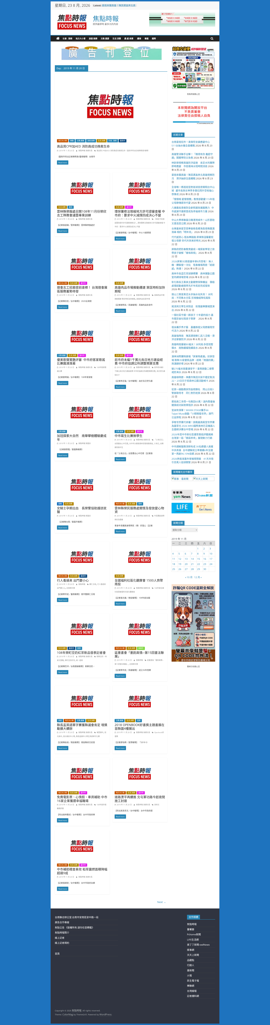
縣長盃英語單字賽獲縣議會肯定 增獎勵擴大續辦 (82, 727)
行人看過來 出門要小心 (73, 580)
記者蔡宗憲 (71, 588)
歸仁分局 (92, 584)
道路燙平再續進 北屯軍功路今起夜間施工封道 (140, 799)
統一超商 (79, 660)
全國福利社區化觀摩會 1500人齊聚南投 (139, 582)
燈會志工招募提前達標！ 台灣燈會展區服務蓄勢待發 (82, 289)
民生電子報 (193, 980)
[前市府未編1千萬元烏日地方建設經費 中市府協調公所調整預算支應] (139, 322)
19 (179, 564)
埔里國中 (100, 732)
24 (211, 564)
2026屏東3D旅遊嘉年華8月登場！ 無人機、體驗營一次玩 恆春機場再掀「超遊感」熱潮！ (193, 265)
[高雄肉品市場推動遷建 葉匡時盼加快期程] (139, 250)
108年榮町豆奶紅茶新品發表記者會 (81, 652)
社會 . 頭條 (67, 38)
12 (179, 558)
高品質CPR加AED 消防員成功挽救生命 (83, 146)
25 (173, 569)
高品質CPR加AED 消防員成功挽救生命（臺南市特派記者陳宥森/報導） (123, 150)
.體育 (139, 38)
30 (204, 569)
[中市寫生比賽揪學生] (139, 398)
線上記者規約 (62, 942)
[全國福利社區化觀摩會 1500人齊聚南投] (139, 543)
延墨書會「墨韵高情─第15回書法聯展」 (139, 654)
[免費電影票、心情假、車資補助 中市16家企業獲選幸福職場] (82, 759)
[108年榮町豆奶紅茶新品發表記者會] (82, 615)
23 (204, 564)
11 (173, 558)
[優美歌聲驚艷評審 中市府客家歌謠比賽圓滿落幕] (82, 322)
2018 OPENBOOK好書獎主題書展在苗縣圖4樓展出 (139, 727)
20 (186, 564)
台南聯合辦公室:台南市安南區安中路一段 (76, 917)
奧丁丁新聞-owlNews (198, 944)
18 (173, 564)
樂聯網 (190, 985)
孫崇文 (156, 804)
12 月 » (198, 577)
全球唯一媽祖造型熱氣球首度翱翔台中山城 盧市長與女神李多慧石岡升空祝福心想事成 (193, 190)
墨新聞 (190, 970)
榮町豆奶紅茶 (70, 660)
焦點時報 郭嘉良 (84, 443)
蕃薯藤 (190, 929)
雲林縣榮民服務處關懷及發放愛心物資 (139, 510)
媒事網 (190, 949)
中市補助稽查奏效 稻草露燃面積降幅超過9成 (82, 871)
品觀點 (190, 960)
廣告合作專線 (62, 922)
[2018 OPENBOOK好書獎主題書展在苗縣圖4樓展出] (139, 687)
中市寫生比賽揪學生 (128, 436)
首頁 (57, 953)
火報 (189, 975)
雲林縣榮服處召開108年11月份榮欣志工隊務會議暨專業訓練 (81, 213)
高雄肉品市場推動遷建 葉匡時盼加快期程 (140, 289)
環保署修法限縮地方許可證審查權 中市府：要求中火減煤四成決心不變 (140, 213)
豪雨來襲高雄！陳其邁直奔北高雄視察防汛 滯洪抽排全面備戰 (118, 7)
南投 (60, 720)
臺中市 (129, 207)
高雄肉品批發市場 (143, 299)
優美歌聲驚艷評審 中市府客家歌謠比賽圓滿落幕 (81, 361)
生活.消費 (116, 38)
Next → (161, 902)
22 (198, 564)
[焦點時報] (58, 38)
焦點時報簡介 (62, 932)
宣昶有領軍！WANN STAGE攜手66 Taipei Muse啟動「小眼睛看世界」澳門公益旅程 (192, 413)
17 (211, 558)
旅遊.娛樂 (93, 38)
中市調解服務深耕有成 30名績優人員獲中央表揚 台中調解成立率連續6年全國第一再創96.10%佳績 (192, 450)
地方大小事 (81, 38)
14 (192, 558)
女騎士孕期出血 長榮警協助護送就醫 (81, 510)
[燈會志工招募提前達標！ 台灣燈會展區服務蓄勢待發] (82, 250)
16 (204, 558)
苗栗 (79, 648)
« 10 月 (189, 577)
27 (186, 569)
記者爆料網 (193, 996)
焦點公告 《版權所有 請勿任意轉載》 (74, 927)
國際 (154, 38)
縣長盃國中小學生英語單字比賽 (88, 736)
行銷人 (190, 965)
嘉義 (60, 504)
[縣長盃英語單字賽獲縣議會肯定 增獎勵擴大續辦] (82, 687)
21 (192, 564)
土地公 (156, 443)
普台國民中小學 (69, 736)
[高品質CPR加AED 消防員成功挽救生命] (111, 75)
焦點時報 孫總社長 (85, 150)
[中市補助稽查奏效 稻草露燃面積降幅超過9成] (82, 832)
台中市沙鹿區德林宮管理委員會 (141, 443)
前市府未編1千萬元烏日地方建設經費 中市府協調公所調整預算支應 (139, 361)
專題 (146, 38)
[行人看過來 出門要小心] (82, 543)
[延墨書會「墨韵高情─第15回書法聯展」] (139, 615)
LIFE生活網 (193, 939)
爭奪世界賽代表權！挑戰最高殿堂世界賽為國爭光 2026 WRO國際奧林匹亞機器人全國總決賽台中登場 (193, 426)
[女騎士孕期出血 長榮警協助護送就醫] (82, 471)
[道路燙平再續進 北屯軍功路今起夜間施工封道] (139, 759)
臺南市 (122, 140)
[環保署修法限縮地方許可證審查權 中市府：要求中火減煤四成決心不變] (139, 174)
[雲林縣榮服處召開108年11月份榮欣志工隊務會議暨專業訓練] (82, 174)
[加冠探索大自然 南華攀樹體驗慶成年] (82, 398)
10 (211, 553)
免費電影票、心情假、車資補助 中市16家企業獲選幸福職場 (82, 799)
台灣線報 (192, 991)
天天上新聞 (193, 955)
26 (179, 569)
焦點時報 (106, 18)
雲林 (70, 207)
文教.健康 (105, 38)
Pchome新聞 (194, 934)
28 (192, 569)
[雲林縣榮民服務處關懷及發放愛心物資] (139, 471)
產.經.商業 (128, 38)
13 (186, 558)
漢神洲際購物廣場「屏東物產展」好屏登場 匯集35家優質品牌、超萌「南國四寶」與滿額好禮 (193, 360)
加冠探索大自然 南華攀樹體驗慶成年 (81, 437)
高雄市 (140, 648)
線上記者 (59, 937)
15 (198, 558)
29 (198, 569)
